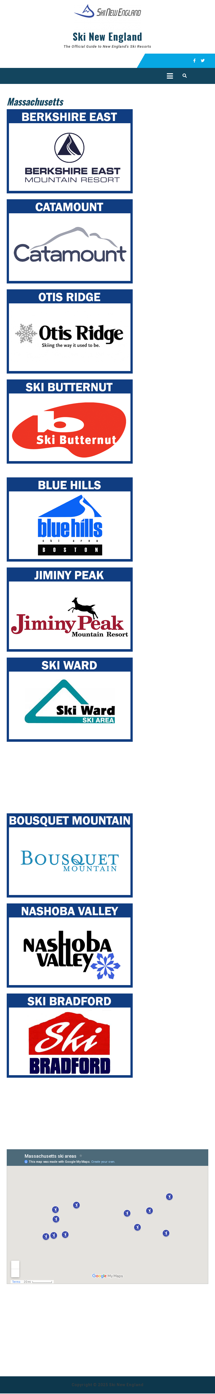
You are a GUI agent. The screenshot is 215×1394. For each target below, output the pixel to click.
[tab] (170, 76)
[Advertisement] (49, 776)
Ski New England (107, 36)
